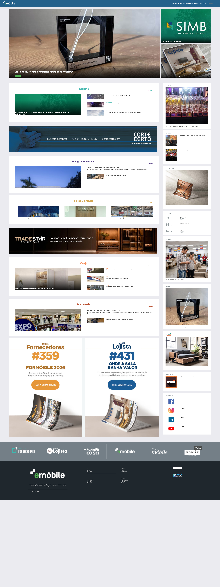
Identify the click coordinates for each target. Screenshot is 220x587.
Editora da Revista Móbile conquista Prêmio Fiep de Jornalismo (179, 327)
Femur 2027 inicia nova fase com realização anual (76, 218)
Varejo (83, 263)
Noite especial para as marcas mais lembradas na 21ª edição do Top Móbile (182, 126)
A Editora (88, 470)
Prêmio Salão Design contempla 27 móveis (116, 175)
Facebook (182, 399)
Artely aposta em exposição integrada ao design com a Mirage (34, 288)
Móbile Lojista (123, 481)
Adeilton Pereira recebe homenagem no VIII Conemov (118, 95)
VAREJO (173, 3)
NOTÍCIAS (204, 3)
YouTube (182, 426)
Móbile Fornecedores (124, 480)
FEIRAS (201, 3)
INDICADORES (196, 3)
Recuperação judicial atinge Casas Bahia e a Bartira (118, 278)
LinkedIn (182, 417)
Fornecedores (109, 110)
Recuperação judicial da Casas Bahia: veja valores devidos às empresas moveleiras (125, 269)
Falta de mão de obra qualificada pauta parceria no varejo (119, 286)
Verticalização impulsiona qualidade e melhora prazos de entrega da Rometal (124, 112)
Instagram (182, 408)
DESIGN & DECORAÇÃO (189, 3)
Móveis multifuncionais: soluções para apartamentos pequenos (179, 367)
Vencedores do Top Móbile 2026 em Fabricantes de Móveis (192, 135)
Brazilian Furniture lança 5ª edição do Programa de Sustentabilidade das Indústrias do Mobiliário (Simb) (42, 113)
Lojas (107, 268)
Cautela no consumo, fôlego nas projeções (175, 279)
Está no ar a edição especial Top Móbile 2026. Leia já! (177, 207)
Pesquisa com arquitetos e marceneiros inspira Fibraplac (119, 319)
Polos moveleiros (109, 94)
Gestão (107, 285)
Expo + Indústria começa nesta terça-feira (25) (29, 218)
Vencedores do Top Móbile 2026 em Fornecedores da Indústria (193, 150)
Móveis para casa (124, 483)
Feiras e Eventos (109, 174)
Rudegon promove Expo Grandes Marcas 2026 (103, 310)
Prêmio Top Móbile (89, 471)
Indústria (84, 89)
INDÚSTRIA (177, 3)
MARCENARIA (182, 3)
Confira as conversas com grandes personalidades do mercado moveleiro (193, 377)
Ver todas (151, 90)
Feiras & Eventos (83, 201)
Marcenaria (83, 304)
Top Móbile (122, 482)
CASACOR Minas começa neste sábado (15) (103, 167)
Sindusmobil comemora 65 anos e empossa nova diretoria (119, 103)
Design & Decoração (83, 161)
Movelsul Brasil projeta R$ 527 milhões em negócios (123, 218)
